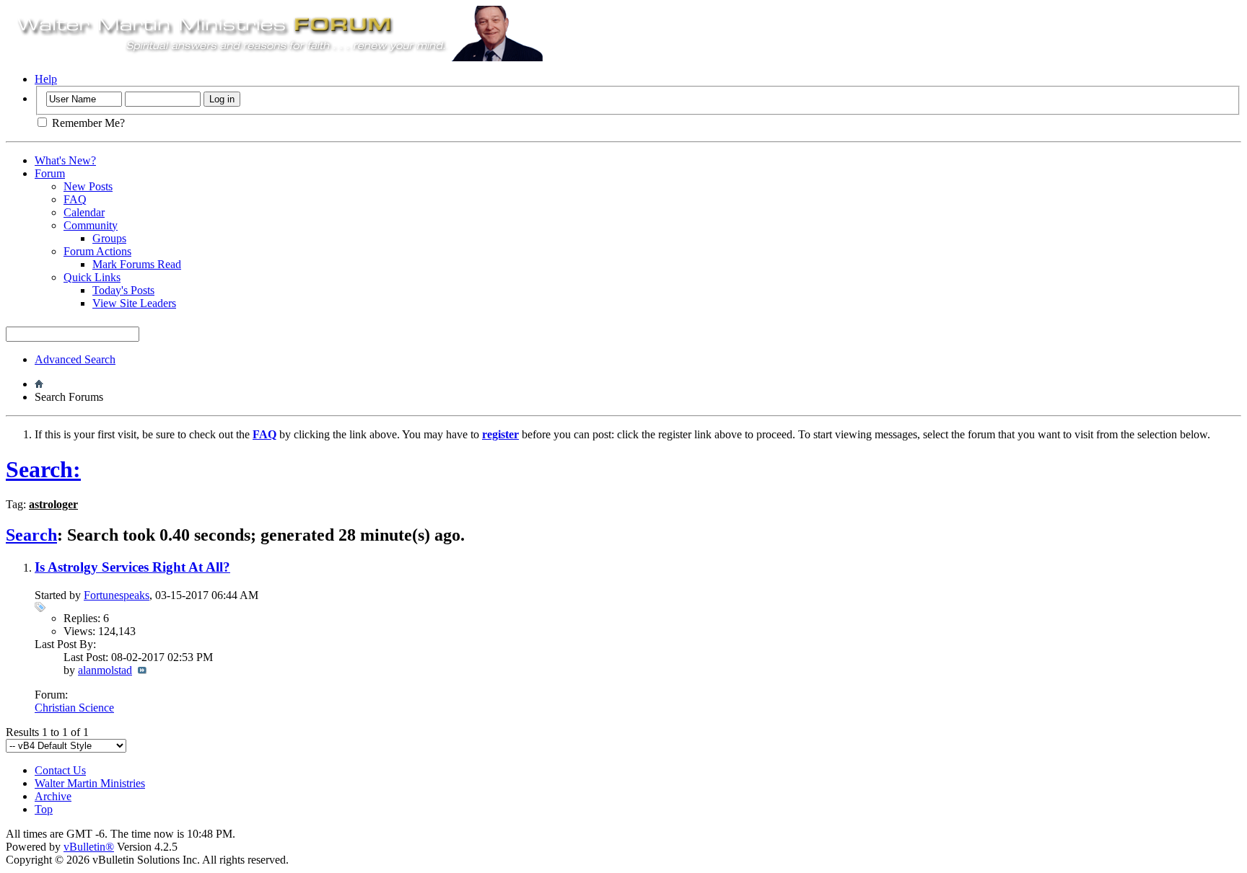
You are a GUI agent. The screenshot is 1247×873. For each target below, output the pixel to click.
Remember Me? (87, 123)
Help (46, 79)
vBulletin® (89, 847)
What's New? (65, 160)
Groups (109, 238)
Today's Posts (123, 290)
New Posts (88, 186)
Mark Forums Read (136, 264)
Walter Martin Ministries (90, 783)
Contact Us (60, 770)
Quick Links (92, 277)
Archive (53, 796)
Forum (50, 173)
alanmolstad (105, 670)
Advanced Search (75, 359)
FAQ (75, 199)
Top (44, 809)
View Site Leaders (134, 303)
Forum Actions (97, 251)
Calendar (84, 212)
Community (91, 225)
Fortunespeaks (116, 595)
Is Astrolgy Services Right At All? (132, 567)
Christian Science (74, 707)
